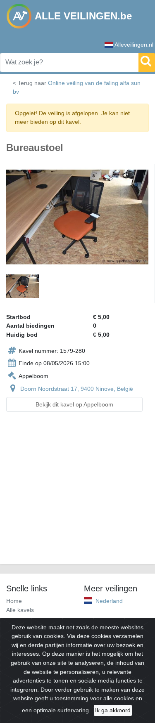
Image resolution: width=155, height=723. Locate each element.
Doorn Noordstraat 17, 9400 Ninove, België (76, 388)
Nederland (109, 601)
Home (14, 601)
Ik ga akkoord (113, 710)
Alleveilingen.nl (133, 44)
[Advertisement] (77, 493)
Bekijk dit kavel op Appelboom (74, 404)
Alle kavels (20, 610)
